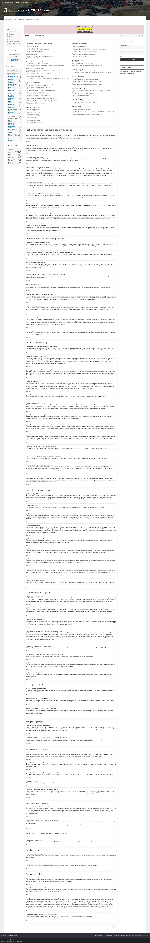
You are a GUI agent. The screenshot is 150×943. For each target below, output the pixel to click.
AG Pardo (11, 124)
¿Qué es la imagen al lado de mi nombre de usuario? (39, 73)
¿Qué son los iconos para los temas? (35, 122)
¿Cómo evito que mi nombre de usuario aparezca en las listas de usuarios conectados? (45, 65)
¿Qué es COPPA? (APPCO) (32, 46)
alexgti (11, 78)
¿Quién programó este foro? (79, 108)
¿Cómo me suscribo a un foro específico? (82, 93)
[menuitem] (16, 2)
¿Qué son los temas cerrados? (34, 120)
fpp (10, 162)
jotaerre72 (12, 160)
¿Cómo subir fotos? (128, 73)
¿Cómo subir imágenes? (85, 31)
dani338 (11, 96)
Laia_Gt (11, 121)
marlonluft (12, 159)
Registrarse (132, 41)
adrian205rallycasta (14, 135)
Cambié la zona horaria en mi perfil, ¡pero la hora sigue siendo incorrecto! (44, 70)
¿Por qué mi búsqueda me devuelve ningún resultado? (86, 79)
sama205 (11, 74)
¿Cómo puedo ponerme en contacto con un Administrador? (87, 114)
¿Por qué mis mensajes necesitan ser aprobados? (39, 102)
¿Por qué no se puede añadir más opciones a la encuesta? (41, 90)
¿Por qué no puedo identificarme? (34, 51)
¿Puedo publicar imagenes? (33, 114)
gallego (11, 88)
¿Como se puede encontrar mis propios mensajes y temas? (87, 84)
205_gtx (11, 95)
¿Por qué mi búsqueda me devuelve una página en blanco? (87, 81)
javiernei (11, 112)
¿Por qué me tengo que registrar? (35, 44)
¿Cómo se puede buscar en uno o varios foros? (84, 78)
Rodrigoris (12, 98)
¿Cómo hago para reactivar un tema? (35, 103)
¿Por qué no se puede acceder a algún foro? (37, 93)
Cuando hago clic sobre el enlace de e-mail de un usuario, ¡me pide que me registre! (47, 78)
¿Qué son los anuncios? (32, 117)
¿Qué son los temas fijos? (32, 119)
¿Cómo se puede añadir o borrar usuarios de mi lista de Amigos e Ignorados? (91, 72)
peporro (11, 138)
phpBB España (18, 941)
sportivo (11, 140)
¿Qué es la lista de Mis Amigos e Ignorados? (83, 70)
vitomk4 (11, 79)
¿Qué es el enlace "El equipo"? (79, 56)
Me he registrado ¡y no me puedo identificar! (37, 49)
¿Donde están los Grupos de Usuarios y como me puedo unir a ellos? (89, 49)
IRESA (10, 152)
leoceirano (12, 106)
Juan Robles (12, 134)
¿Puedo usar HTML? (31, 110)
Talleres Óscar (13, 118)
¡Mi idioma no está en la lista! (33, 71)
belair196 (11, 163)
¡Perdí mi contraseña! (31, 54)
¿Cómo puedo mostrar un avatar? (34, 75)
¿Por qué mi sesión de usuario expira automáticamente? (40, 56)
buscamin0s (12, 126)
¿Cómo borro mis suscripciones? (80, 95)
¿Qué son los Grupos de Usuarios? (81, 48)
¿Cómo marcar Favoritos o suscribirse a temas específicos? (87, 92)
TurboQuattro (13, 109)
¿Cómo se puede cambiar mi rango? (35, 76)
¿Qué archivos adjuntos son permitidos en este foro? (85, 100)
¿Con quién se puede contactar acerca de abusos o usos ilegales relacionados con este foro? (93, 112)
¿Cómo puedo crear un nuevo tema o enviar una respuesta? (41, 84)
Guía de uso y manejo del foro (131, 71)
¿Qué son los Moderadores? (79, 46)
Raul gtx (11, 82)
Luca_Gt (11, 123)
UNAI (10, 93)
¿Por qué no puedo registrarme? (34, 48)
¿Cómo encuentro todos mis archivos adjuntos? (84, 102)
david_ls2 (12, 104)
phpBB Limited (87, 879)
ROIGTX (11, 110)
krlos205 (11, 99)
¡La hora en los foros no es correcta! (35, 68)
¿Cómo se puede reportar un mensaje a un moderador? (40, 98)
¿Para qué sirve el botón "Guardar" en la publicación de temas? (42, 100)
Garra (10, 103)
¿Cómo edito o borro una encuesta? (35, 92)
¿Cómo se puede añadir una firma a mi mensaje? (38, 87)
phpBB (108, 287)
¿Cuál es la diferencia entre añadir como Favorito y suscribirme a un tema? (91, 90)
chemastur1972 (13, 129)
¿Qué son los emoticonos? (33, 112)
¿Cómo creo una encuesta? (33, 88)
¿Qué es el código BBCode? (33, 109)
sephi (10, 81)
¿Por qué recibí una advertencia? (34, 97)
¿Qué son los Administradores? (80, 44)
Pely (10, 132)
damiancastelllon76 (14, 113)
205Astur (11, 127)
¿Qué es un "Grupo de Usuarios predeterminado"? (84, 54)
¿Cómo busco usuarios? (78, 83)
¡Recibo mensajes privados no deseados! (82, 63)
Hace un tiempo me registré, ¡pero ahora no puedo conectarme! (42, 53)
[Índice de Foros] (26, 10)
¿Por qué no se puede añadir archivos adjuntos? (38, 95)
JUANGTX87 (12, 117)
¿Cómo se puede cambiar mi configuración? (37, 63)
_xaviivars (12, 120)
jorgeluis (11, 92)
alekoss (11, 154)
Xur (10, 101)
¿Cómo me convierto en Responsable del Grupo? (84, 51)
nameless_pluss (13, 76)
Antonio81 (12, 107)
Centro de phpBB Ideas (99, 889)
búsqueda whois (60, 901)
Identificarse (123, 41)
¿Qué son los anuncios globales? (34, 115)
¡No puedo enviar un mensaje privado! (81, 62)
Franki (10, 156)
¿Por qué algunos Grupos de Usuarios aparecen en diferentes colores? (90, 53)
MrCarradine (12, 87)
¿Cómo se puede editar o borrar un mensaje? (37, 85)
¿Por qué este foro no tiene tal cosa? (81, 109)
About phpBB (59, 881)
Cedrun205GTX (13, 84)
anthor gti (12, 90)
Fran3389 (11, 157)
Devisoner (12, 131)
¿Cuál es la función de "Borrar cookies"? (36, 58)
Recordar (124, 56)
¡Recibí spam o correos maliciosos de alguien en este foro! (87, 65)
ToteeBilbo (12, 85)
